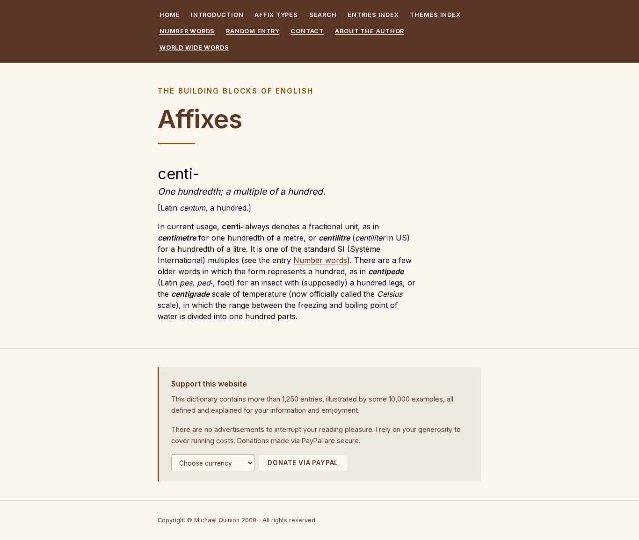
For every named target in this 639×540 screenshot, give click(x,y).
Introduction (217, 14)
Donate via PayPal (303, 463)
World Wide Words (194, 47)
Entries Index (373, 14)
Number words (187, 31)
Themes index (435, 14)
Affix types (276, 14)
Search (323, 14)
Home (170, 14)
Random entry (252, 31)
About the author (369, 31)
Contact (306, 31)
